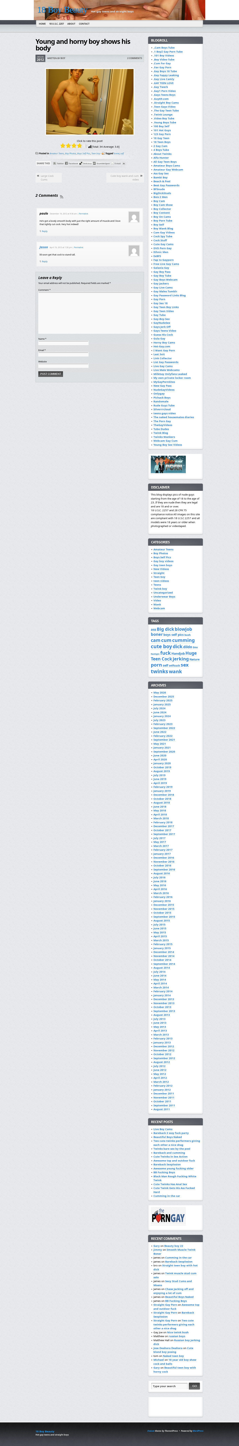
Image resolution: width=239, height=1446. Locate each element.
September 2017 (164, 834)
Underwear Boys (164, 596)
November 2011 (163, 1097)
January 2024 (162, 716)
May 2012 (159, 1074)
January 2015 (162, 948)
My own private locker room (172, 377)
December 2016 (163, 857)
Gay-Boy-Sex (161, 319)
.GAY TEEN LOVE (163, 83)
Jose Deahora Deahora (167, 1348)
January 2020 (162, 763)
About (71, 23)
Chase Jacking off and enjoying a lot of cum (173, 1291)
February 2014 (163, 991)
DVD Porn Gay (162, 248)
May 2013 (159, 1026)
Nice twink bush (178, 1332)
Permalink (83, 213)
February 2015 (163, 944)
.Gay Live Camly (163, 79)
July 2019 (159, 775)
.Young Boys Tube (164, 122)
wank (175, 671)
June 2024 (159, 712)
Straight (158, 573)
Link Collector (162, 358)
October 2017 (162, 830)
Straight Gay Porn (165, 1304)
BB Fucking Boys (164, 1172)
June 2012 (159, 1070)
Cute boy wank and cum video (125, 177)
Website (42, 361)
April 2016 (160, 889)
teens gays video (164, 413)
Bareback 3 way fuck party (171, 1133)
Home (42, 23)
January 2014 (162, 995)
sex (185, 664)
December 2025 (163, 696)
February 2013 (163, 1038)
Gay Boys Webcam (165, 279)
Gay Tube (159, 315)
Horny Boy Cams (164, 342)
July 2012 (159, 1066)
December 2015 (163, 904)
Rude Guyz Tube (164, 405)
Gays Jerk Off (162, 326)
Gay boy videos (163, 561)
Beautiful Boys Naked (167, 1137)
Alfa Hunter (161, 157)
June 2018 (159, 806)
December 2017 (163, 826)
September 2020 (164, 751)
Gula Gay (159, 338)
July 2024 (159, 708)
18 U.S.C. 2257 (56, 23)
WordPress (198, 1430)
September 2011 (164, 1105)
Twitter (60, 163)
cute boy (161, 646)
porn (156, 664)
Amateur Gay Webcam (168, 169)
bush (187, 635)
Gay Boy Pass (161, 271)
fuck (165, 653)
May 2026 (159, 692)
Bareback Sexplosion (167, 1164)
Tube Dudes (161, 429)
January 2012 (162, 1089)
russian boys (177, 1336)
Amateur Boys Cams (166, 165)
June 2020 (159, 755)
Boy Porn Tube (162, 220)
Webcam (159, 608)
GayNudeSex (161, 322)
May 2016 (159, 885)
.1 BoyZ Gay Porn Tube (168, 51)
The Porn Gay (162, 421)
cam (155, 640)
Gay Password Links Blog (169, 295)
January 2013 (162, 1042)
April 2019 (160, 783)
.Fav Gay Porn (162, 67)
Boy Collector (162, 209)
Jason (44, 247)
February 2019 (163, 787)
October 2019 (162, 767)
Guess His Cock (163, 334)
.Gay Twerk (160, 87)
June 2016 (159, 881)
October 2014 (162, 959)
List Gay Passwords (165, 362)
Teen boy (95, 153)
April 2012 (160, 1077)
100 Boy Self (161, 126)
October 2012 (162, 1054)
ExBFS (157, 256)
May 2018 (159, 810)
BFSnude (159, 189)
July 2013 (159, 1019)
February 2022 (163, 736)
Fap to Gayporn (163, 260)
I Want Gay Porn (164, 350)
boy (63, 58)
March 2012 (161, 1081)
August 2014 (161, 967)
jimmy (157, 1249)
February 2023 (163, 724)
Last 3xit (159, 354)
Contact (84, 23)
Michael (158, 1359)
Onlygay (159, 393)
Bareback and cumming (169, 1152)
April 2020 (160, 759)
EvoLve (150, 1430)
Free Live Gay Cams (166, 264)
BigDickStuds (162, 193)
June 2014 (159, 975)
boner (116, 153)
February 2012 (163, 1085)
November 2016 (163, 861)
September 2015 (164, 916)
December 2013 (163, 999)
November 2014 (163, 956)
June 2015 (159, 928)
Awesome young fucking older (173, 1168)
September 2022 (164, 728)
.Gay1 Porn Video (164, 91)
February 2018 (163, 822)
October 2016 (162, 865)
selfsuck (174, 665)
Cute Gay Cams (163, 244)
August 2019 (161, 771)
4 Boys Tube (161, 149)
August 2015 (161, 920)
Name (42, 338)
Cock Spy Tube (162, 236)
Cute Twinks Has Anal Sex (170, 1184)
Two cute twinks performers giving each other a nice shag (176, 1143)
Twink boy (160, 588)
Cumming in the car (166, 1196)
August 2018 (161, 802)
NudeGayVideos (163, 389)
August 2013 (161, 1015)
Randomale (160, 401)
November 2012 (163, 1050)
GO (194, 1386)
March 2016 (161, 893)
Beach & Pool (161, 181)
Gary (156, 1246)
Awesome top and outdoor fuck (174, 1160)
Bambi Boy (160, 177)
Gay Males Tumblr (165, 291)
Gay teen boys (162, 565)
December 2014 (163, 952)
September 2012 (164, 1058)
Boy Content (161, 212)
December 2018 (163, 794)
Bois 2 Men (160, 197)
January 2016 (162, 901)
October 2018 (162, 798)
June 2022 (159, 731)
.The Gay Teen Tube (166, 110)
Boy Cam (159, 201)
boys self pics (173, 634)
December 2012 (163, 1046)
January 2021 (162, 747)
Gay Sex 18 (160, 303)
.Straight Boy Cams (166, 102)
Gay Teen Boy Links (166, 307)
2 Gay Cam (160, 146)
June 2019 (159, 779)
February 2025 (163, 700)
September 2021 (164, 739)
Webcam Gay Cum (165, 440)
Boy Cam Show (163, 205)
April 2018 (160, 814)
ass (153, 629)
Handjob (178, 653)
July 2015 (159, 924)
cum (166, 640)
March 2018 (161, 818)
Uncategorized (163, 592)
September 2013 (164, 1011)
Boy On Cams (162, 216)
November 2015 (163, 908)
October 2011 (162, 1101)
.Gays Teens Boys (164, 94)
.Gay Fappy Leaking (166, 75)
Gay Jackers (161, 283)
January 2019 (162, 791)
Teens (157, 584)
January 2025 (162, 704)
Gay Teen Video (163, 311)
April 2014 (160, 983)
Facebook (73, 163)
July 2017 (159, 838)
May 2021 (159, 743)
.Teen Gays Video (164, 106)
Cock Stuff (160, 240)
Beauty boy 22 (173, 1246)
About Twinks (162, 154)
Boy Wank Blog (163, 228)
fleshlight (155, 654)
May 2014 (159, 979)
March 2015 (161, 940)
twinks (159, 671)
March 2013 (161, 1034)
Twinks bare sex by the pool (171, 1148)
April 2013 (160, 1030)
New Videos (161, 569)
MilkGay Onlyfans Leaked (170, 374)
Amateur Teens (57, 153)
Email (42, 350)
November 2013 (163, 1003)
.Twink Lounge (163, 114)
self (122, 153)
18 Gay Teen (161, 138)
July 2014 (159, 971)
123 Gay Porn (162, 134)
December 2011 (163, 1093)
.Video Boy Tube (163, 118)
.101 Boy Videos (163, 55)
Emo (195, 647)
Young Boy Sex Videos (167, 444)
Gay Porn (159, 299)
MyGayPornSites (164, 382)
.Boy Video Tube (163, 59)
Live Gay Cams (163, 366)
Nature (194, 659)
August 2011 (161, 1109)
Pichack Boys (161, 397)
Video (157, 600)
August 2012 (161, 1062)
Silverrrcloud (162, 409)
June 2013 (159, 1022)
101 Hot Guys (162, 130)
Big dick (165, 629)
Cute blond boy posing (173, 1350)
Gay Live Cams (163, 287)
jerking (181, 659)
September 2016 (164, 869)
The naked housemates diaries (173, 417)
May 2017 (159, 842)
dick (177, 646)
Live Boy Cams (162, 1129)
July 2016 (159, 877)
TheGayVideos (162, 425)
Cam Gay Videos (164, 232)
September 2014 (164, 964)
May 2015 (159, 932)
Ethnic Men (160, 252)
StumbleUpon (103, 163)
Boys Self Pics (83, 153)
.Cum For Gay (162, 63)
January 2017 (162, 853)
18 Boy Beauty (62, 9)
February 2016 (163, 897)
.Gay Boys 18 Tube (165, 71)
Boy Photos (70, 153)
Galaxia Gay (161, 267)
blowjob (183, 629)
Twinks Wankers (164, 437)
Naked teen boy (173, 1356)
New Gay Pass (162, 385)
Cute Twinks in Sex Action (170, 1156)
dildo (187, 646)
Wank (157, 604)
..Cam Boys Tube (164, 47)
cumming (183, 640)
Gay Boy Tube (162, 275)
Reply (45, 231)
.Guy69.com (161, 98)
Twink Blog (160, 433)
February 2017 (163, 849)
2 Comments (134, 58)
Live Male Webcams (166, 370)
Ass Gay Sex (161, 173)
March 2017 (161, 846)
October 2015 (162, 912)
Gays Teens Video (164, 330)
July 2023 (159, 720)
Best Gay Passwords (166, 185)
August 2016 (161, 873)
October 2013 (162, 1007)
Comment (44, 289)
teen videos (161, 581)
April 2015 (160, 936)
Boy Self (158, 224)
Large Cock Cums (47, 177)
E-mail (118, 163)
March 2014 (161, 987)
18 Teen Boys (161, 142)
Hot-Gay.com (161, 346)
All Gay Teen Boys (165, 161)
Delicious (87, 163)
